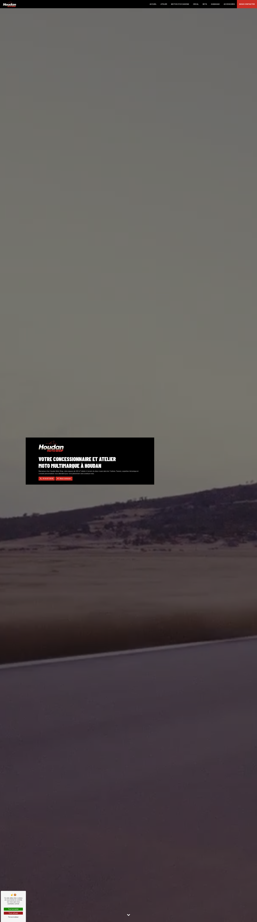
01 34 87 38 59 (47, 478)
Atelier (164, 4)
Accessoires (229, 4)
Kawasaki (215, 4)
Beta (205, 4)
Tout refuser (13, 913)
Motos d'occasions (180, 4)
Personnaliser (13, 917)
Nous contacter (247, 4)
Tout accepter (13, 909)
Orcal (196, 4)
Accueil (153, 4)
